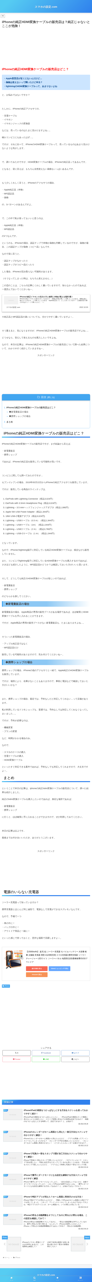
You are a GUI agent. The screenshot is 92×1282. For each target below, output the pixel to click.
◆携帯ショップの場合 (20, 416)
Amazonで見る (37, 974)
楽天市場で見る (37, 968)
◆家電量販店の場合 (18, 412)
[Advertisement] (46, 46)
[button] (75, 1059)
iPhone (7, 986)
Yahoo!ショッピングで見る (59, 968)
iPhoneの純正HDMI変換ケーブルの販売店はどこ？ (31, 407)
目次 (43, 397)
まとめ (9, 422)
